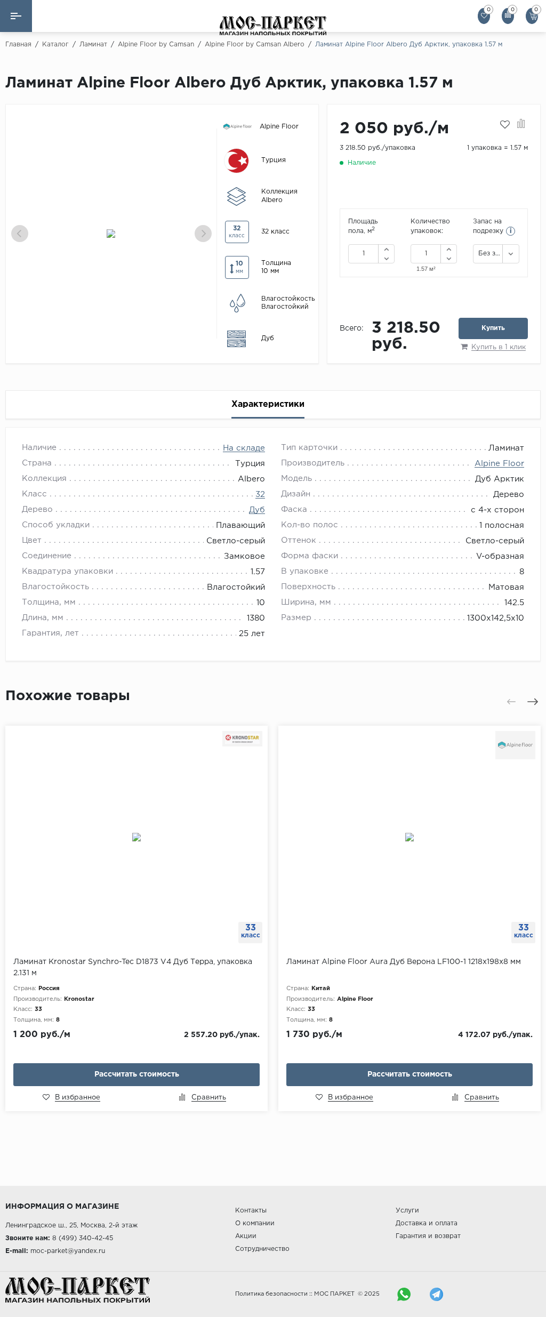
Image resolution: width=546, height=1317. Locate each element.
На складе (244, 448)
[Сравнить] (521, 125)
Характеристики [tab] (267, 404)
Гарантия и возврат (428, 1236)
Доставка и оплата (426, 1223)
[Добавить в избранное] (504, 125)
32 (260, 494)
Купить (493, 328)
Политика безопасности (271, 1294)
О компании (255, 1223)
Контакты (251, 1211)
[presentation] (19, 233)
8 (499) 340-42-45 (82, 1238)
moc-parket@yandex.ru (67, 1251)
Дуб (257, 510)
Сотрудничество (262, 1249)
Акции (245, 1236)
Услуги (407, 1211)
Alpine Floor (499, 463)
